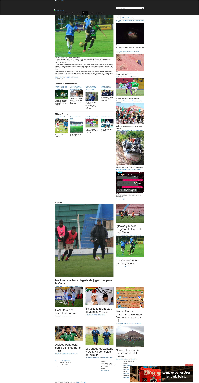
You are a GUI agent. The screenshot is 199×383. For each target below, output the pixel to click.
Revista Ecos (99, 13)
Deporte (85, 13)
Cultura (79, 13)
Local (61, 13)
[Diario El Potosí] (84, 1)
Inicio (56, 13)
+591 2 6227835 (105, 371)
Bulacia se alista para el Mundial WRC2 (95, 314)
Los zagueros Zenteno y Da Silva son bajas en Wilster (99, 357)
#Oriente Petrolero (73, 77)
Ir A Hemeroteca (130, 18)
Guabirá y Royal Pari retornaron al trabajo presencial (106, 87)
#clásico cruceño (59, 77)
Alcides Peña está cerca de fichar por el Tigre (66, 353)
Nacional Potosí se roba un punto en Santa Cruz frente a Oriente (61, 87)
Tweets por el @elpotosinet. (123, 199)
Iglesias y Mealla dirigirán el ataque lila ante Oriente (128, 235)
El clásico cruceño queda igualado (124, 266)
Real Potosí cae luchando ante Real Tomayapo (92, 117)
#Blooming (66, 77)
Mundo (73, 13)
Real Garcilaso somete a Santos (63, 316)
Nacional (67, 13)
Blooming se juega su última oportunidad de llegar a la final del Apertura (91, 88)
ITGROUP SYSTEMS (81, 382)
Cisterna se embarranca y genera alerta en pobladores (129, 130)
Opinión (91, 13)
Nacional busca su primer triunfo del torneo (126, 359)
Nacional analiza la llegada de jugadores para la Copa (68, 286)
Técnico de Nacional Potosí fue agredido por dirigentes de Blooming (76, 87)
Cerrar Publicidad (189, 364)
